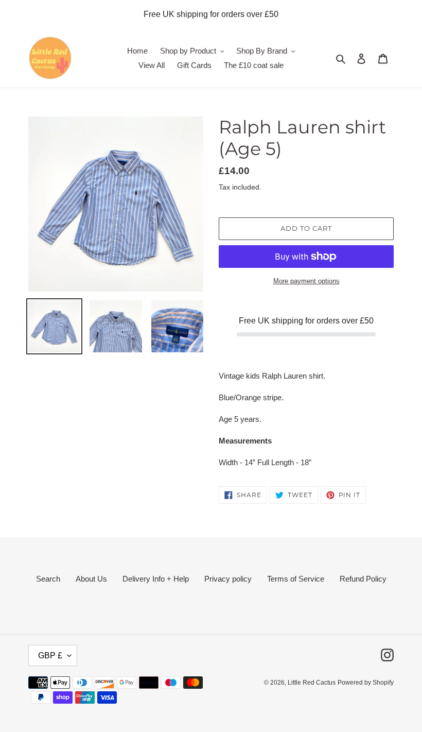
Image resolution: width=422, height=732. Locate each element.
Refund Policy (363, 578)
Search (48, 578)
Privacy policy (228, 578)
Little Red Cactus (312, 682)
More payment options (306, 281)
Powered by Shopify (366, 682)
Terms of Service (295, 578)
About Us (91, 578)
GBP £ (50, 655)
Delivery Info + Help (155, 578)
